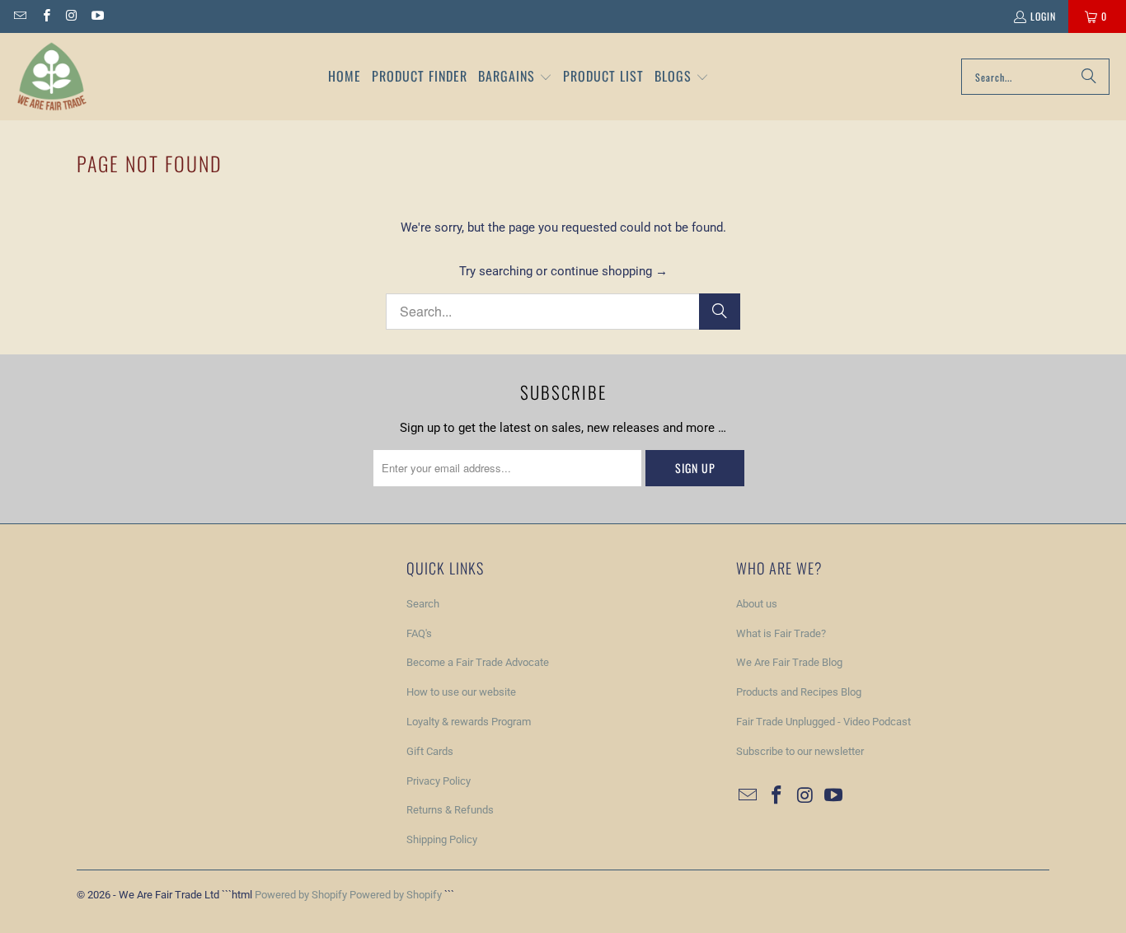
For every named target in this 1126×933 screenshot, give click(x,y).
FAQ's (419, 633)
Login (1043, 16)
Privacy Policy (438, 781)
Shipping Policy (441, 839)
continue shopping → (609, 271)
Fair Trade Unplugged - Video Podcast (823, 721)
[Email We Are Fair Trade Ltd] (19, 16)
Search (422, 604)
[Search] (1089, 77)
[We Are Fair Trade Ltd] (51, 76)
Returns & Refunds (450, 810)
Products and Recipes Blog (798, 692)
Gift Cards (429, 751)
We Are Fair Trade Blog (789, 662)
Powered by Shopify (301, 894)
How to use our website (461, 692)
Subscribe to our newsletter (800, 751)
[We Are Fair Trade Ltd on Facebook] (45, 16)
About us (756, 604)
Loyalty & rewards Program (468, 721)
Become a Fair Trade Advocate (477, 662)
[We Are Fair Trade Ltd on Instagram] (71, 16)
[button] (515, 77)
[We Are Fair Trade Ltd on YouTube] (97, 16)
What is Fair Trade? (781, 633)
